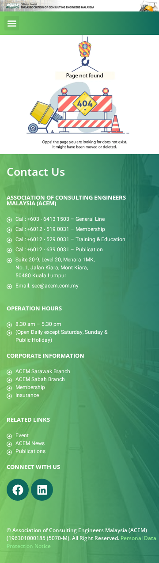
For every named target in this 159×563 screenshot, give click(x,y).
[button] (11, 23)
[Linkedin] (42, 490)
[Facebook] (18, 490)
